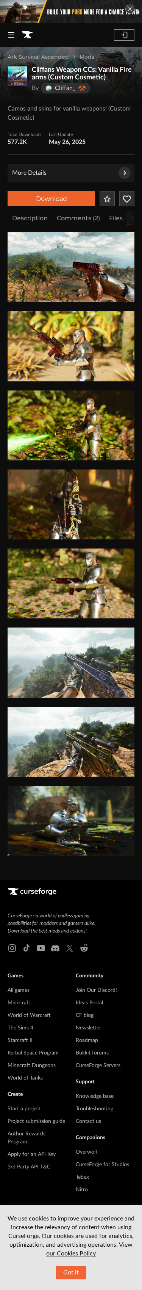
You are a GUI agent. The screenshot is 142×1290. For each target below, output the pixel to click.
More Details (29, 173)
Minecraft (19, 1002)
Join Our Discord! (96, 990)
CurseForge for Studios (102, 1164)
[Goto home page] (27, 35)
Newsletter (88, 1028)
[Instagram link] (12, 948)
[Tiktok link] (26, 948)
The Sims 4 (20, 1028)
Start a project (24, 1108)
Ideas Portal (89, 1002)
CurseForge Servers (98, 1065)
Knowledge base (95, 1096)
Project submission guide (36, 1121)
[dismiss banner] (129, 9)
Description (30, 218)
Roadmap (87, 1040)
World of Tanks (25, 1078)
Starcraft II (20, 1040)
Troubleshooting (94, 1108)
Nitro (82, 1189)
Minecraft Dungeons (32, 1065)
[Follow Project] (126, 198)
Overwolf (86, 1152)
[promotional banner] (71, 11)
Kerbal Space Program (33, 1053)
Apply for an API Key (32, 1154)
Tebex (82, 1177)
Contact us (88, 1121)
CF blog (85, 1015)
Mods (87, 57)
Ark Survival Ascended (38, 57)
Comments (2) (78, 218)
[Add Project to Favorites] (107, 198)
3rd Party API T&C (29, 1167)
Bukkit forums (92, 1053)
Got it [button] (71, 1272)
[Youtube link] (40, 948)
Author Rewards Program (26, 1138)
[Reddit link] (84, 948)
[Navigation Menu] (11, 35)
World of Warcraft (29, 1015)
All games (19, 990)
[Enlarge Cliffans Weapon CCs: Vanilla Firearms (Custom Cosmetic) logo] (17, 76)
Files (116, 218)
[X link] (69, 948)
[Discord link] (55, 948)
